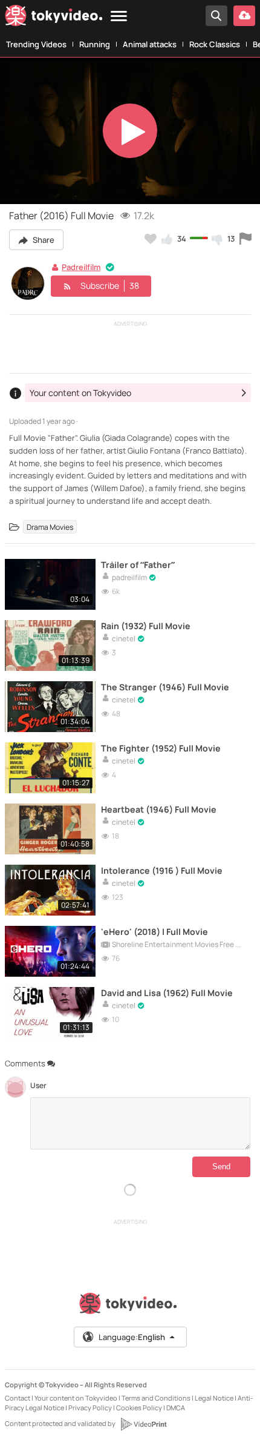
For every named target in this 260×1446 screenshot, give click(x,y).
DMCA (175, 1407)
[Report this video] (245, 238)
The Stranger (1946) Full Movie (165, 687)
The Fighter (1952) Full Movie (161, 748)
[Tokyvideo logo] (54, 18)
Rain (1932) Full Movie (145, 626)
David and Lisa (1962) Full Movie (167, 993)
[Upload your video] (244, 15)
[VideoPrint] (143, 1424)
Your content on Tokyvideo (75, 1397)
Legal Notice (214, 1397)
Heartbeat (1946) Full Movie (158, 809)
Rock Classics (214, 44)
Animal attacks (150, 44)
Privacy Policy (90, 1407)
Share (42, 239)
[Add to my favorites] (151, 238)
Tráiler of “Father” (138, 564)
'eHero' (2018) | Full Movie (154, 931)
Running (94, 44)
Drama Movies (50, 527)
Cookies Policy (139, 1407)
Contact (17, 1397)
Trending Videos (36, 44)
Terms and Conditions (156, 1397)
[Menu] (118, 16)
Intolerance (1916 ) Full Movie (162, 870)
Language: (132, 1337)
